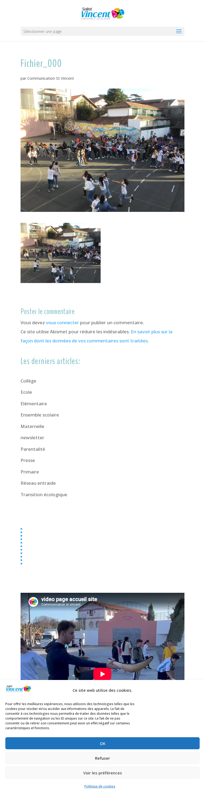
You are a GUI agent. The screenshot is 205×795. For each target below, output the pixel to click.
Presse (28, 460)
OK (102, 743)
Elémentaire (34, 403)
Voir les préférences (102, 772)
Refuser (102, 758)
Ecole (26, 392)
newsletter (32, 437)
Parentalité (33, 449)
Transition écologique (44, 494)
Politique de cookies (99, 786)
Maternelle (32, 426)
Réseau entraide (38, 483)
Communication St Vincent (50, 78)
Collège (28, 381)
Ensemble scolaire (40, 415)
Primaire (30, 472)
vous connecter (62, 322)
